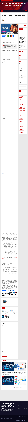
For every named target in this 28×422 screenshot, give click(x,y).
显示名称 (3, 342)
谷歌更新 (21, 124)
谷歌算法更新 (21, 129)
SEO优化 (17, 416)
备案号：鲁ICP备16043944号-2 (22, 410)
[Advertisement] (14, 396)
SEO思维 (20, 68)
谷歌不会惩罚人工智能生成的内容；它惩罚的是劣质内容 (22, 32)
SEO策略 (21, 110)
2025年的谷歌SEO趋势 (15, 294)
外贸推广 (20, 75)
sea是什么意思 (21, 107)
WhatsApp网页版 (22, 112)
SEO (24, 107)
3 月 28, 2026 (15, 312)
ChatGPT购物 (21, 102)
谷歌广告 (21, 121)
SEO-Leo (10, 299)
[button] (23, 11)
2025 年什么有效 (21, 96)
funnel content (21, 104)
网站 (2, 351)
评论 (3, 326)
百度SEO (20, 79)
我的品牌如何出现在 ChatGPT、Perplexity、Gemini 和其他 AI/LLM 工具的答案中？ (7, 294)
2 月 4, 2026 (6, 318)
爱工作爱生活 (21, 77)
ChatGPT (21, 101)
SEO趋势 (24, 110)
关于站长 (20, 73)
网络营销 (20, 80)
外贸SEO (20, 92)
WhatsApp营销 (21, 113)
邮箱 (3, 346)
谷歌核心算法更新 (21, 126)
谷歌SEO (6, 315)
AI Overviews (21, 99)
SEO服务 (20, 70)
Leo (11, 418)
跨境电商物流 (21, 132)
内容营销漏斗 (21, 115)
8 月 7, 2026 (6, 312)
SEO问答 (20, 72)
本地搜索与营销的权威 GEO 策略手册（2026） (21, 420)
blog (20, 63)
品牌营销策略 (21, 118)
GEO (20, 65)
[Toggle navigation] (22, 11)
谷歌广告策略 (21, 123)
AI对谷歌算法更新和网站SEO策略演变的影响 (7, 312)
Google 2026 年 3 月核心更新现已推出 (15, 312)
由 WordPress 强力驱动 (4, 418)
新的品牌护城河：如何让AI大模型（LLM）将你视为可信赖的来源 (22, 38)
